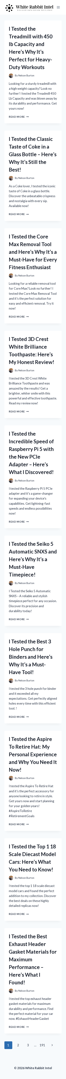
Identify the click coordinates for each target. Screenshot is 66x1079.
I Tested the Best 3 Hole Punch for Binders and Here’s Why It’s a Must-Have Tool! (30, 656)
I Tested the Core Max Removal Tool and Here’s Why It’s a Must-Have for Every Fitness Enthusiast (33, 251)
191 (42, 1045)
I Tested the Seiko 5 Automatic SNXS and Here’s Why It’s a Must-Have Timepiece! (33, 559)
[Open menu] (58, 7)
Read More (19, 116)
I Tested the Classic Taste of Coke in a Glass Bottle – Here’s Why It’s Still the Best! (32, 154)
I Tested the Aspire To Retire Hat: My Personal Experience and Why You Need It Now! (33, 754)
